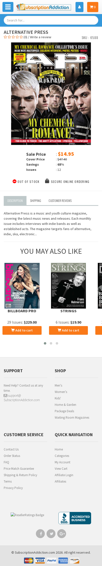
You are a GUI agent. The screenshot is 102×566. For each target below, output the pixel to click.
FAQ (6, 462)
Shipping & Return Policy (20, 475)
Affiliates (60, 481)
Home (59, 449)
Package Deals (64, 411)
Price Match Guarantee (19, 469)
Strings (68, 310)
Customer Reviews (60, 200)
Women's (61, 392)
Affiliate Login (64, 475)
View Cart (61, 469)
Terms (8, 481)
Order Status (12, 456)
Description (15, 200)
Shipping (35, 200)
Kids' (58, 398)
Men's (58, 385)
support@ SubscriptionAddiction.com (22, 397)
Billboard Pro (22, 310)
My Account (62, 462)
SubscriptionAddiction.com (35, 552)
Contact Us (11, 449)
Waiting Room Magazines (72, 417)
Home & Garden (65, 405)
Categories (62, 456)
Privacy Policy (13, 488)
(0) (25, 37)
